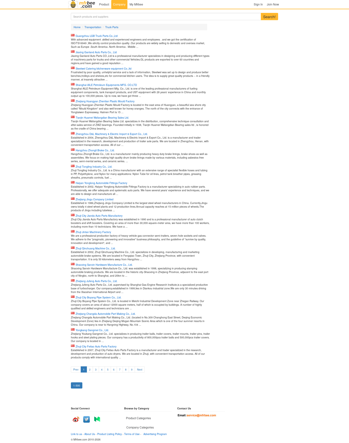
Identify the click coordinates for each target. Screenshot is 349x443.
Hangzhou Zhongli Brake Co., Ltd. (95, 150)
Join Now (273, 4)
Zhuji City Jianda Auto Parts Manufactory (99, 215)
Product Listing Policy (109, 434)
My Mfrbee (136, 4)
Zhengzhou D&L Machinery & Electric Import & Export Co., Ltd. (112, 134)
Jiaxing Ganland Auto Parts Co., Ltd (96, 52)
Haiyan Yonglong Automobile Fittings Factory (101, 183)
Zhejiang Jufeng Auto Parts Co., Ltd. (96, 281)
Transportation (93, 27)
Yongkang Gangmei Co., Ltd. (92, 330)
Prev (76, 369)
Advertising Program (154, 434)
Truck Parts (111, 27)
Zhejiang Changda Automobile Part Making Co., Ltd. (106, 313)
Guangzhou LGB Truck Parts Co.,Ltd (97, 36)
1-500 (76, 385)
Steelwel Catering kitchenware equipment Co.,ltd (103, 68)
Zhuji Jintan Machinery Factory (93, 232)
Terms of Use (132, 434)
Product (104, 4)
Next (139, 369)
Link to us (76, 434)
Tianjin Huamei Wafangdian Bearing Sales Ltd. (102, 117)
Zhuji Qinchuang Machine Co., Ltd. (96, 248)
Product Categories (138, 418)
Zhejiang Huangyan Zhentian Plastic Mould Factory (105, 101)
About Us (89, 434)
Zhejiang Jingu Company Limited (94, 199)
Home (77, 27)
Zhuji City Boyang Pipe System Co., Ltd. (98, 297)
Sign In (258, 4)
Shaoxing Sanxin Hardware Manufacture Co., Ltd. (104, 264)
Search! (269, 16)
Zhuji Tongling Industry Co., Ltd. (94, 166)
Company (119, 4)
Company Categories (140, 427)
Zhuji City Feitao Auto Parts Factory (96, 346)
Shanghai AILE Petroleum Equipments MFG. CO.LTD (106, 85)
